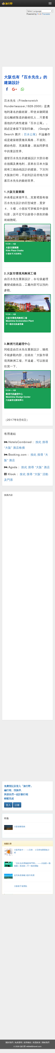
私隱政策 (36, 1042)
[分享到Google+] (14, 89)
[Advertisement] (27, 42)
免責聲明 (18, 1042)
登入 (8, 805)
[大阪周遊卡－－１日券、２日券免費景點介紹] (27, 855)
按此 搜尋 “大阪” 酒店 (35, 467)
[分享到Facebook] (7, 89)
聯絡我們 (45, 1042)
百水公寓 (30, 134)
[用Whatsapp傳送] (22, 89)
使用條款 (27, 1042)
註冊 (17, 805)
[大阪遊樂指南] (27, 829)
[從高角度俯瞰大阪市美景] (27, 877)
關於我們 (9, 1042)
